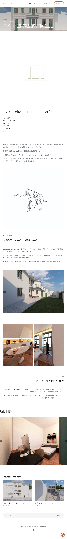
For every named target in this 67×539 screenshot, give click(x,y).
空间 (11, 255)
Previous (9, 515)
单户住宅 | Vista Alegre (44, 503)
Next (58, 515)
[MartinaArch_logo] (8, 3)
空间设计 (15, 389)
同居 (19, 144)
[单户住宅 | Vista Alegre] (49, 490)
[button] (4, 292)
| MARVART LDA (33, 526)
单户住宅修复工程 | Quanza (14, 503)
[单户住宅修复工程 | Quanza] (17, 490)
